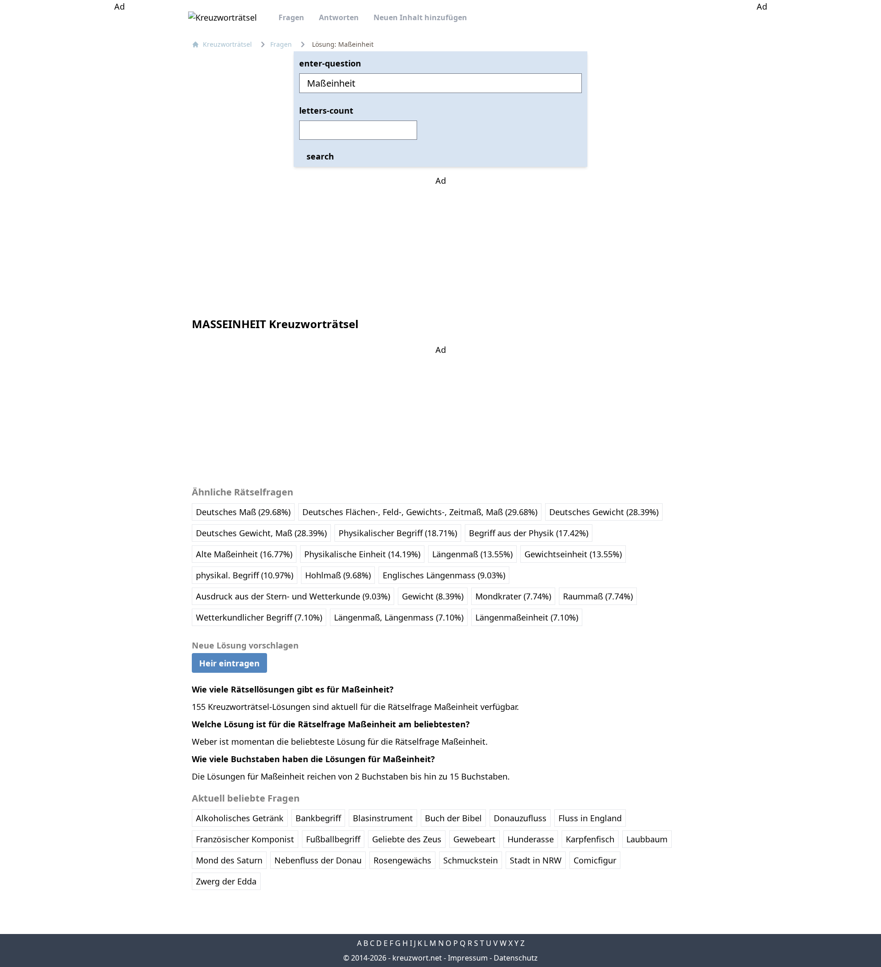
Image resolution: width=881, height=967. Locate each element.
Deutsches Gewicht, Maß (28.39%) (261, 532)
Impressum (468, 958)
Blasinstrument (383, 818)
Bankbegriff (318, 818)
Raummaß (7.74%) (598, 596)
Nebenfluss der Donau (318, 860)
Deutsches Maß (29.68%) (243, 511)
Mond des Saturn (229, 860)
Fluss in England (590, 818)
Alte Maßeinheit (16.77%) (244, 554)
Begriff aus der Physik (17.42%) (528, 532)
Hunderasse (530, 839)
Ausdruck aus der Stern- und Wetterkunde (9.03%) (293, 596)
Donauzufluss (520, 818)
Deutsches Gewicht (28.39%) (603, 511)
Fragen (291, 17)
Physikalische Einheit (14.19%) (362, 554)
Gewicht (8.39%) (432, 596)
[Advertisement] (119, 150)
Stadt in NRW (536, 860)
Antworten (339, 17)
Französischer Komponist (245, 839)
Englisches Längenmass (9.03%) (444, 575)
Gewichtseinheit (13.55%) (573, 554)
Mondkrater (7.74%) (513, 596)
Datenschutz (516, 958)
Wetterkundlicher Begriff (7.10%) (259, 617)
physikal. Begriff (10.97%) (244, 575)
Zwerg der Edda (226, 881)
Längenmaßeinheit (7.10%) (526, 617)
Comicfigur (595, 860)
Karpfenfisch (590, 839)
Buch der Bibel (453, 818)
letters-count (326, 110)
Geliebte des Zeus (406, 839)
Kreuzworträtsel (227, 44)
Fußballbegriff (333, 839)
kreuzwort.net (417, 958)
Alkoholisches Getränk (240, 818)
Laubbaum (647, 839)
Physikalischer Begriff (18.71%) (398, 532)
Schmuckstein (470, 860)
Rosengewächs (402, 860)
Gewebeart (474, 839)
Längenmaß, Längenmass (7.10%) (398, 617)
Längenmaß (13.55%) (472, 554)
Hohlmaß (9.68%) (338, 575)
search (320, 156)
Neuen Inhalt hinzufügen (420, 17)
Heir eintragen (229, 662)
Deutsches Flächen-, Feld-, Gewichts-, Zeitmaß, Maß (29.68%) (419, 511)
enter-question (330, 63)
